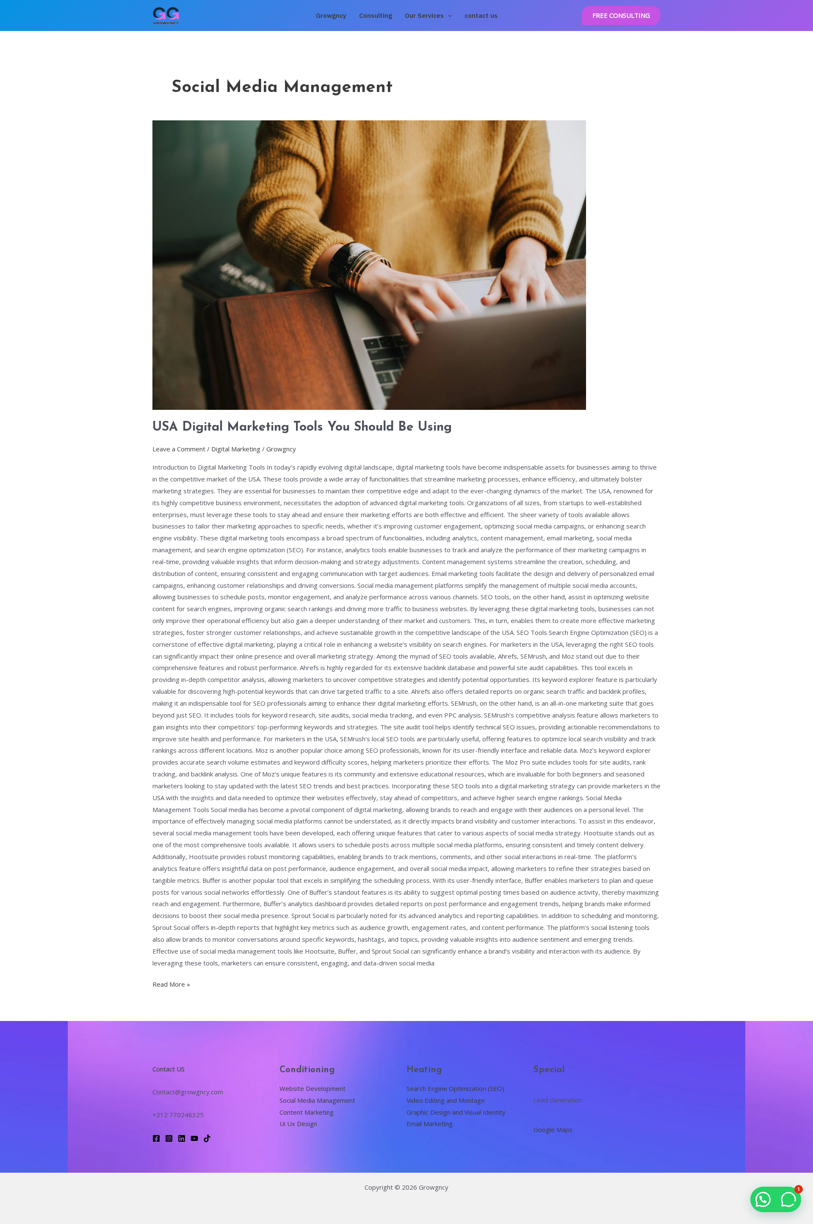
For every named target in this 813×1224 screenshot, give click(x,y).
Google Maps (553, 1129)
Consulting (375, 15)
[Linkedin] (181, 1138)
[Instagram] (169, 1138)
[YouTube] (194, 1138)
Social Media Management (317, 1100)
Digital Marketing (235, 449)
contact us (481, 15)
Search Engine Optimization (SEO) (455, 1088)
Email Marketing (429, 1123)
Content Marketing (306, 1112)
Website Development (312, 1088)
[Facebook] (156, 1138)
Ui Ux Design (298, 1123)
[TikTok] (207, 1138)
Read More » (171, 983)
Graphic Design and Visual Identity (456, 1112)
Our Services (424, 15)
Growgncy (331, 15)
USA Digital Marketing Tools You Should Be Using (302, 427)
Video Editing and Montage (445, 1100)
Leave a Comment (178, 449)
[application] (448, 16)
